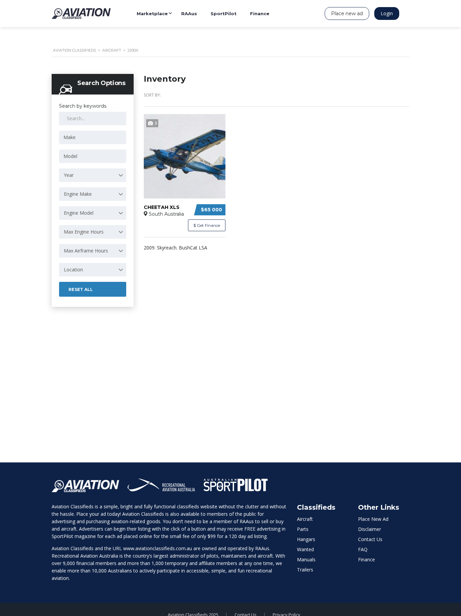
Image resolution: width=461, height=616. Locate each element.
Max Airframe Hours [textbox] (86, 250)
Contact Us (370, 539)
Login (387, 13)
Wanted (305, 549)
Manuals (306, 559)
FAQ (363, 549)
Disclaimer (369, 529)
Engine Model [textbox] (78, 213)
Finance (366, 559)
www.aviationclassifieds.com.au (157, 548)
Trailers (305, 569)
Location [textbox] (73, 269)
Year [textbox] (69, 175)
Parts (302, 529)
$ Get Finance (206, 225)
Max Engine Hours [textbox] (84, 232)
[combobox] (92, 137)
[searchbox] (94, 137)
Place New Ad (373, 519)
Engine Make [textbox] (78, 194)
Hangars (306, 539)
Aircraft (305, 519)
